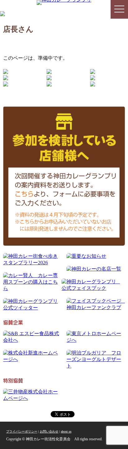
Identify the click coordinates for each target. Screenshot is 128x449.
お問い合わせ (49, 431)
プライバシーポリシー (21, 431)
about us (66, 431)
